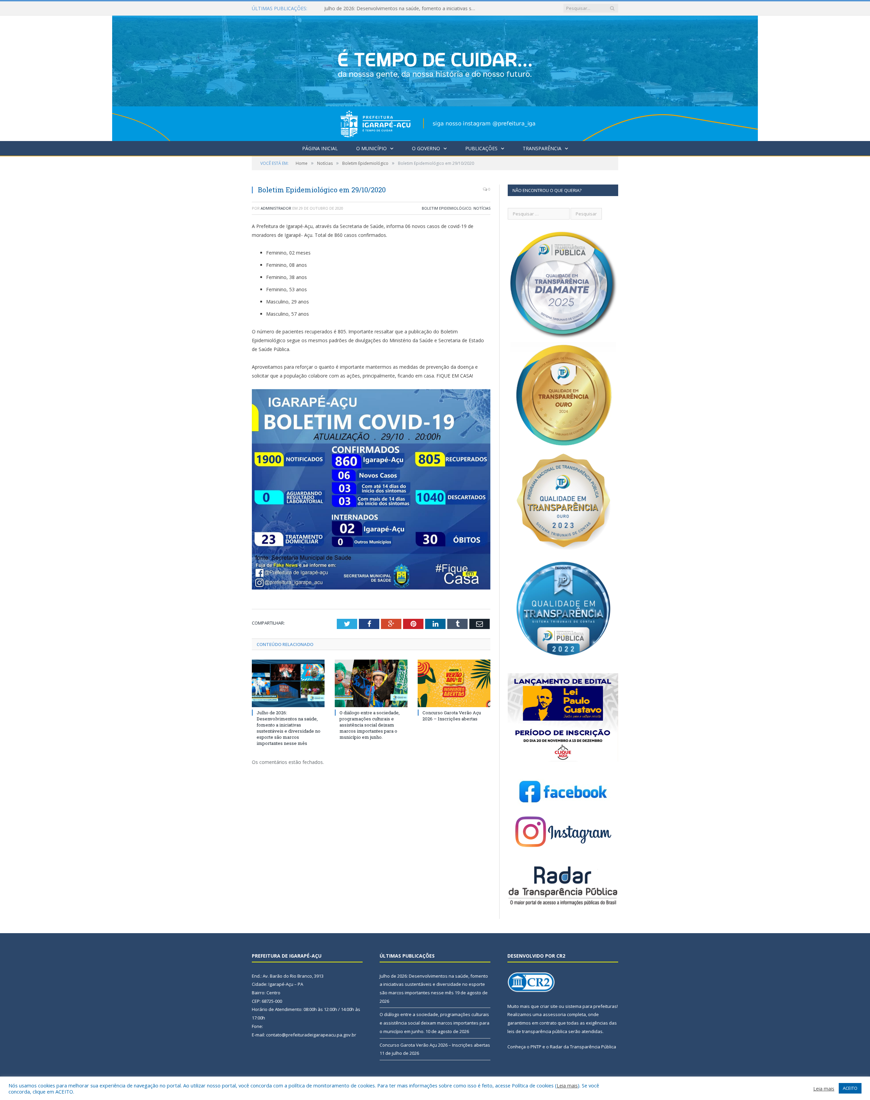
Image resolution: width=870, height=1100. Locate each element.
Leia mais (567, 1085)
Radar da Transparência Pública (583, 1047)
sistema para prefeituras (591, 1006)
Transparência (542, 148)
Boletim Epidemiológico (446, 208)
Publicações (481, 148)
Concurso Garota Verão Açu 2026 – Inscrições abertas (451, 716)
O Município (371, 148)
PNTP (535, 1047)
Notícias (481, 208)
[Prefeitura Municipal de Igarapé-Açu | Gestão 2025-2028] (435, 76)
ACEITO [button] (850, 1088)
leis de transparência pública (537, 1031)
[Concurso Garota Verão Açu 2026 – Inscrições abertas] (454, 683)
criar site (549, 1006)
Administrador (276, 208)
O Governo (426, 148)
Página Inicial (320, 148)
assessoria (554, 1014)
